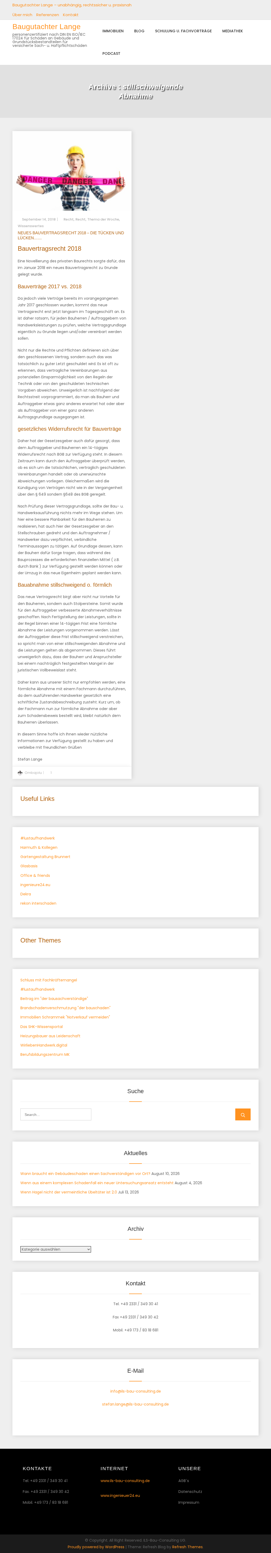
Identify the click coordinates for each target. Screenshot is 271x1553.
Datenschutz (190, 1491)
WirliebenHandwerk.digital (43, 1045)
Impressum (188, 1502)
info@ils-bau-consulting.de (135, 1391)
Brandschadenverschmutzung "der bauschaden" (65, 1008)
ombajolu (33, 772)
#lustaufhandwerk (37, 838)
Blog (139, 31)
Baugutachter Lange (46, 27)
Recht (69, 219)
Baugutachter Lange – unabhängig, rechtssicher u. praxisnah (72, 5)
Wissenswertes (31, 225)
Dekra (25, 894)
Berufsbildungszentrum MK (45, 1054)
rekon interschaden (38, 903)
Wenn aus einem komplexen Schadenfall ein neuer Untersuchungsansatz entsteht (97, 1183)
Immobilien (113, 31)
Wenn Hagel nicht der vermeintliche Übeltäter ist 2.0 (68, 1192)
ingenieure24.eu (35, 884)
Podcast (111, 53)
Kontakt (71, 14)
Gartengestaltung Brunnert (45, 856)
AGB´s (183, 1480)
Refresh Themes (187, 1547)
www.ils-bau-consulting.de (125, 1480)
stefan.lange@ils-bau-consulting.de (135, 1404)
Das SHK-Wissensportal (41, 1026)
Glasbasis (29, 866)
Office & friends (35, 875)
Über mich (22, 14)
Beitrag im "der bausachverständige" (54, 998)
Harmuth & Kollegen (38, 847)
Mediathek (232, 31)
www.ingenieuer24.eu (120, 1495)
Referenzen (47, 14)
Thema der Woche (103, 219)
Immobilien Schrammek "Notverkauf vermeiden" (65, 1017)
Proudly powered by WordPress (96, 1547)
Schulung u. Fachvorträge (183, 31)
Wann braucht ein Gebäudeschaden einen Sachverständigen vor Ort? (85, 1173)
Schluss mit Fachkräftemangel (48, 980)
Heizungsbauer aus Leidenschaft (50, 1036)
